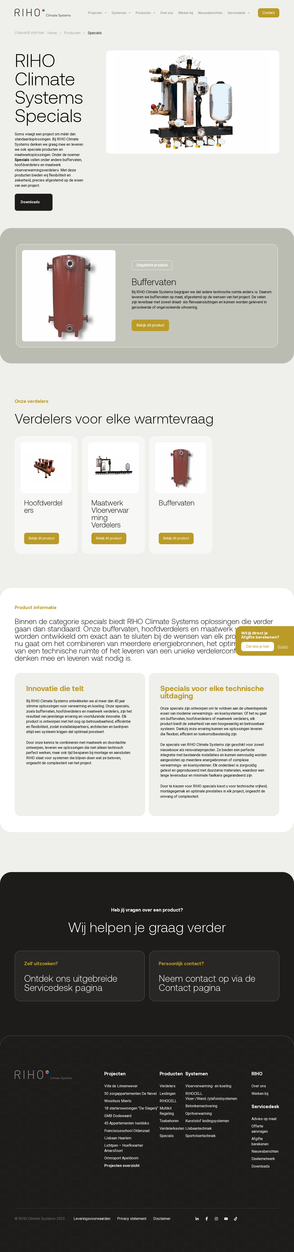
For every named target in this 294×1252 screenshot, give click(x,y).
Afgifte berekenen (260, 1141)
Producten (143, 13)
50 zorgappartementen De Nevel (130, 1093)
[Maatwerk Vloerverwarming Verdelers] (113, 467)
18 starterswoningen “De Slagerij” (131, 1108)
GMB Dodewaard (117, 1116)
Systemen (119, 13)
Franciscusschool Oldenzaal (127, 1131)
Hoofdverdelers (43, 506)
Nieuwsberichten (210, 13)
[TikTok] (235, 1218)
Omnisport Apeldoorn (121, 1158)
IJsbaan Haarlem (117, 1138)
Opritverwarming (198, 1113)
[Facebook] (206, 1218)
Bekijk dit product (150, 325)
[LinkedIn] (197, 1218)
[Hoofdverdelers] (46, 467)
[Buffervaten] (180, 467)
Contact (269, 13)
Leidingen (167, 1093)
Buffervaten (177, 502)
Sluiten (282, 646)
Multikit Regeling (167, 1110)
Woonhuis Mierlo (117, 1101)
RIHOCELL (168, 1101)
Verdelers (167, 1086)
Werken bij (185, 13)
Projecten (95, 13)
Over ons (166, 13)
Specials (167, 1136)
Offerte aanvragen (260, 1128)
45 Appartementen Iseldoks (126, 1123)
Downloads (261, 1166)
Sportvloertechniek (200, 1136)
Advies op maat (264, 1119)
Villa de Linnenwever (121, 1086)
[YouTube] (226, 1218)
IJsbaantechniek (198, 1128)
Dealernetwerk (263, 1159)
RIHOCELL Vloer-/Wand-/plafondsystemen (211, 1096)
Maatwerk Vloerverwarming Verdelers (110, 513)
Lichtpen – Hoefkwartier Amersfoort (123, 1148)
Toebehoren (169, 1121)
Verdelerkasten (172, 1128)
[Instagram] (216, 1218)
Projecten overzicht (121, 1165)
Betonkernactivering (201, 1106)
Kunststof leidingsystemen (207, 1121)
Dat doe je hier (257, 646)
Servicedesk (236, 13)
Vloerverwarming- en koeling (208, 1086)
